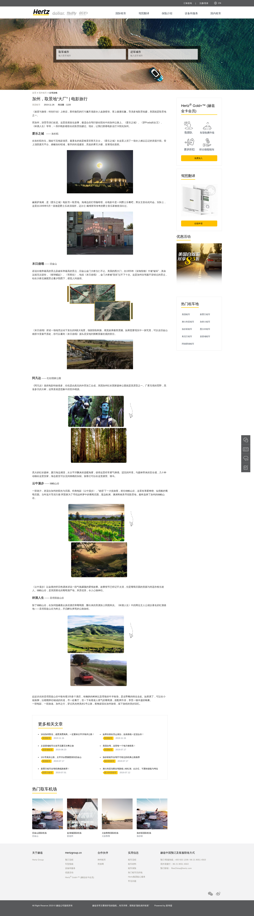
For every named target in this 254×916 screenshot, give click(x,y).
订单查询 (188, 3)
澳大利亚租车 (110, 772)
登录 (206, 3)
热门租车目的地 (135, 872)
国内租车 (215, 13)
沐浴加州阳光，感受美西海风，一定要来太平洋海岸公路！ (67, 734)
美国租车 (36, 105)
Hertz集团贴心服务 (136, 877)
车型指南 (69, 864)
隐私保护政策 (142, 905)
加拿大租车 (205, 322)
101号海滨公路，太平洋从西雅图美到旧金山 (61, 757)
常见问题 (132, 881)
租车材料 (132, 864)
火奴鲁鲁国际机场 (110, 833)
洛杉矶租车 (109, 761)
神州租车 (102, 860)
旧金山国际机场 (39, 833)
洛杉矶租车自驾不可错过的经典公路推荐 (121, 757)
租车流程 (132, 860)
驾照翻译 (144, 13)
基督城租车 (47, 749)
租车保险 (132, 868)
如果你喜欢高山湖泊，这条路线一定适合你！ (123, 734)
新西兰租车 (47, 772)
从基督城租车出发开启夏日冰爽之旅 (57, 746)
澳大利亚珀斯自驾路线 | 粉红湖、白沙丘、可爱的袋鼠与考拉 (130, 768)
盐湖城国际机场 (74, 833)
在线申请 (198, 223)
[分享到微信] (210, 893)
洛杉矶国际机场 (144, 833)
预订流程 (69, 860)
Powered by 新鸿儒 (163, 905)
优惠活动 (69, 872)
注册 (201, 3)
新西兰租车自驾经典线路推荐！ (55, 768)
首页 (34, 93)
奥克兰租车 (187, 336)
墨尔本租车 (205, 329)
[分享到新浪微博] (218, 893)
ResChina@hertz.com (181, 868)
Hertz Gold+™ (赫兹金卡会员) (79, 877)
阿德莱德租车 (188, 344)
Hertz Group (38, 860)
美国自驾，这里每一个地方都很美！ (119, 746)
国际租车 (121, 13)
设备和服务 (191, 13)
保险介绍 (167, 13)
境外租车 (43, 93)
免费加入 (198, 158)
